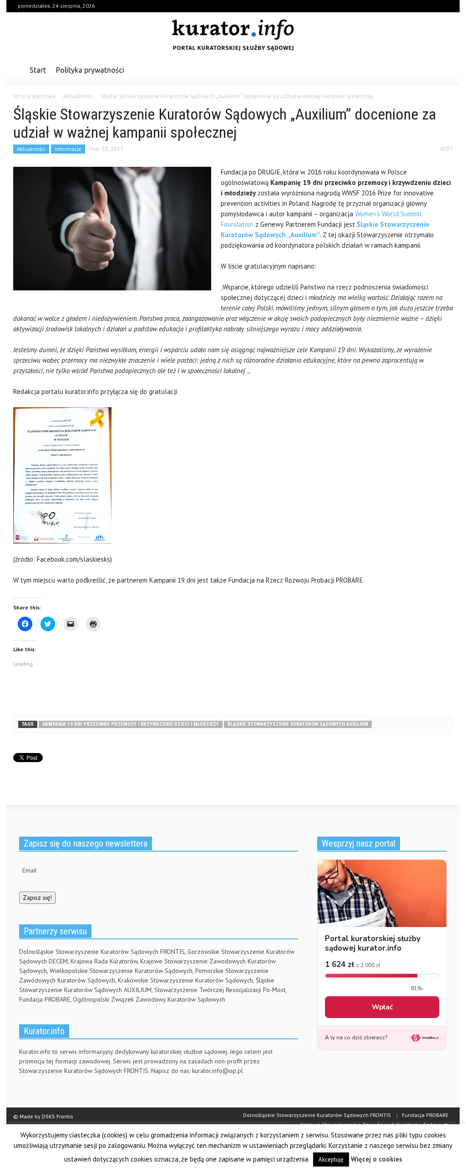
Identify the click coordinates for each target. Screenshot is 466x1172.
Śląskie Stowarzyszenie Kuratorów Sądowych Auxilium (298, 724)
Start (38, 70)
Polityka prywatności (90, 70)
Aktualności (31, 148)
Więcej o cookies (376, 1159)
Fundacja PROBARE (425, 1115)
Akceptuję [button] (331, 1159)
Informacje (68, 148)
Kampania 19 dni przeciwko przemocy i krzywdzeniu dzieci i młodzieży (130, 724)
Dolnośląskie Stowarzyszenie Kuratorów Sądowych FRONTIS (317, 1115)
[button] (443, 69)
